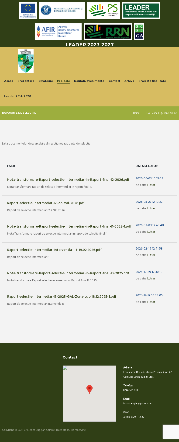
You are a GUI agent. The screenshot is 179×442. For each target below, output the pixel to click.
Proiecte (63, 81)
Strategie (46, 81)
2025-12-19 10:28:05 (149, 295)
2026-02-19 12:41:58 (149, 249)
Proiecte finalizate (152, 81)
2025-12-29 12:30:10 (149, 272)
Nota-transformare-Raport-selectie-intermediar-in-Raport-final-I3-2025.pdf (68, 273)
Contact (114, 81)
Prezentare (25, 81)
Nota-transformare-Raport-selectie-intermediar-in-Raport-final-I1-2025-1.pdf (69, 226)
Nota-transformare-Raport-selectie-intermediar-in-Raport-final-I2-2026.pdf (68, 180)
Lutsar (151, 185)
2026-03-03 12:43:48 (150, 225)
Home (136, 113)
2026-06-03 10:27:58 (149, 179)
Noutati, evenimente (89, 81)
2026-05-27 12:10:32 (149, 202)
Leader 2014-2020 (17, 96)
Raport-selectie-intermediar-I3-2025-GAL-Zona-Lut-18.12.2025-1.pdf (61, 297)
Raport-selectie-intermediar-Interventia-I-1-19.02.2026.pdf (54, 250)
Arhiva (129, 81)
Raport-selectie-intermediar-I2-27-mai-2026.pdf (46, 203)
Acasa (8, 81)
